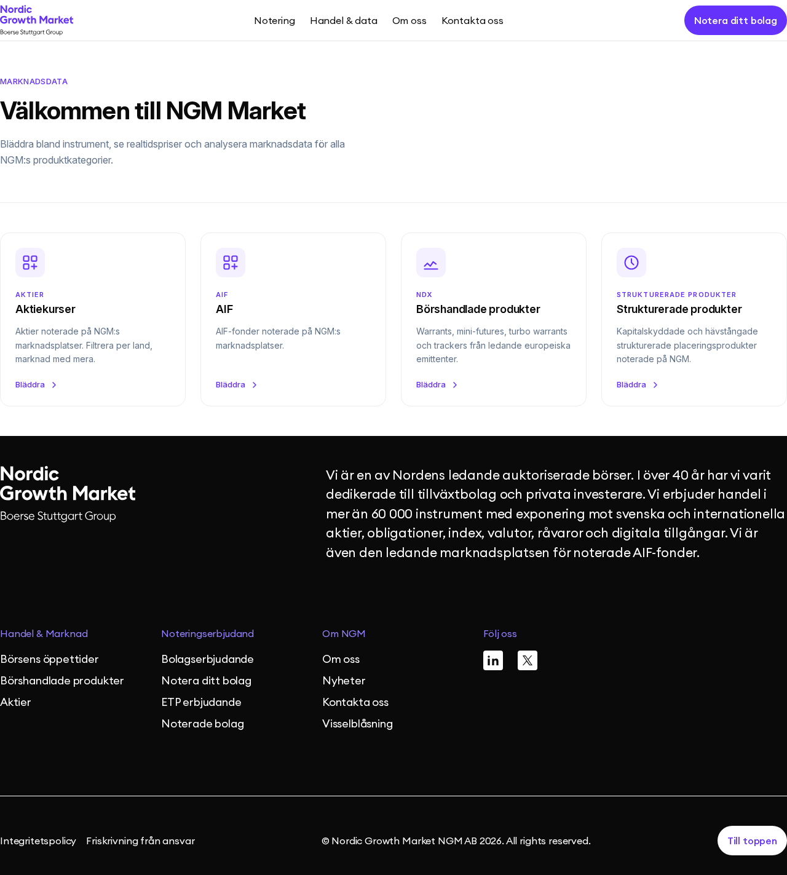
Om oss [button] (409, 20)
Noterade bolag (202, 723)
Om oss (341, 659)
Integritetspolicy (38, 840)
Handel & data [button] (344, 20)
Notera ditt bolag (735, 20)
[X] (527, 660)
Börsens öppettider (49, 659)
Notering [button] (274, 20)
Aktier (15, 702)
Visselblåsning (357, 723)
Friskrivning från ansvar (140, 840)
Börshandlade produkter (62, 680)
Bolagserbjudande (207, 659)
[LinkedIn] (493, 660)
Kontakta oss (472, 20)
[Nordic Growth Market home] (36, 20)
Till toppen (752, 840)
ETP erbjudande (201, 702)
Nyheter (344, 680)
